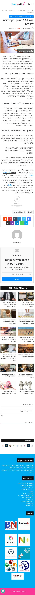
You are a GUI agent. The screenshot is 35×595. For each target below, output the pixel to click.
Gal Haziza (28, 28)
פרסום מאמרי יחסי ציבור (26, 483)
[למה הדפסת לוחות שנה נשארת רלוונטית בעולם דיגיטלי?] (26, 296)
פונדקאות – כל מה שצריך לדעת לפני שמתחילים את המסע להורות (9, 321)
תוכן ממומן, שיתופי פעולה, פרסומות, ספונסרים (17, 11)
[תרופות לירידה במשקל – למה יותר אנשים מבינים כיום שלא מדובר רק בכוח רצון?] (26, 313)
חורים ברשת (29, 495)
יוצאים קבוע (21, 495)
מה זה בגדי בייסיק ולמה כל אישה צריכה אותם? (27, 392)
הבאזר (31, 491)
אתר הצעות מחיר (28, 487)
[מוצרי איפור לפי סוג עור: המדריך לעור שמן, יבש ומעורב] (8, 385)
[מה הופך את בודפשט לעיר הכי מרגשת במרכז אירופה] (26, 348)
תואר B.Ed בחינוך (19, 212)
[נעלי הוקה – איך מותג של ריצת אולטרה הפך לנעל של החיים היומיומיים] (8, 331)
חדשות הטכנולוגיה (28, 501)
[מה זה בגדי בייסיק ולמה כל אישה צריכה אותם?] (26, 385)
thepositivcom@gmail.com (24, 470)
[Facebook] (29, 219)
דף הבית (29, 10)
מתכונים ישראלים (28, 497)
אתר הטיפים (30, 499)
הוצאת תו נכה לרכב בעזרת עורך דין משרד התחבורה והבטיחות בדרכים (9, 304)
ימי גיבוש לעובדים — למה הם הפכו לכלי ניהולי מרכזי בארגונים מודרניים (26, 339)
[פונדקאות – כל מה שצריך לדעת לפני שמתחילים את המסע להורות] (8, 313)
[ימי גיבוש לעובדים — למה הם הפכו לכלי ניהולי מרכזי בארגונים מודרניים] (26, 331)
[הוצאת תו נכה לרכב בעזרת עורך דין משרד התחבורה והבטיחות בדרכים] (8, 296)
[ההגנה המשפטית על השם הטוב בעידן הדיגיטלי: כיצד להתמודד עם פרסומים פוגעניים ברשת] (8, 348)
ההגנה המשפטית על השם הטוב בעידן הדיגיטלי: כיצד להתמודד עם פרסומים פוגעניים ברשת (8, 357)
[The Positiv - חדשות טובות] (19, 4)
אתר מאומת (30, 505)
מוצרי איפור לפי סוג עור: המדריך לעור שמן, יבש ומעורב (8, 392)
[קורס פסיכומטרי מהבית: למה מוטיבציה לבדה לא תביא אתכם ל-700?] (26, 368)
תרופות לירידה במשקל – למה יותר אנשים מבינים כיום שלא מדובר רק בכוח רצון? (26, 321)
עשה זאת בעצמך (28, 493)
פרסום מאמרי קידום (27, 485)
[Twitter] (24, 219)
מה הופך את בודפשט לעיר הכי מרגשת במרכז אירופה (26, 356)
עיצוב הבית (30, 503)
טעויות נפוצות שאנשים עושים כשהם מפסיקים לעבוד (9, 375)
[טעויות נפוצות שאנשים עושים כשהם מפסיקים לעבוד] (8, 368)
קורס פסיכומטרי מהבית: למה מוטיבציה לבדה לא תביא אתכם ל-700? (26, 376)
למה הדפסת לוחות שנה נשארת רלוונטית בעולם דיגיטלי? (28, 304)
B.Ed (10, 185)
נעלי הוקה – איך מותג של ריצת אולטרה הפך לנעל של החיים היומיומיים (8, 339)
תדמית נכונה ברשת (27, 489)
